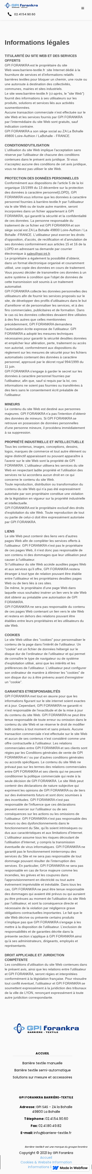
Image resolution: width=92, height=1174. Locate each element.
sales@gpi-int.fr (38, 253)
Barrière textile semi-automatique (42, 1070)
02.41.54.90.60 (46, 1118)
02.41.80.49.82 (46, 1125)
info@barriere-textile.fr (46, 1132)
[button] (82, 8)
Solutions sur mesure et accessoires (42, 1077)
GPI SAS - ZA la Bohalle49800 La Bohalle (46, 1109)
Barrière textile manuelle (42, 1063)
